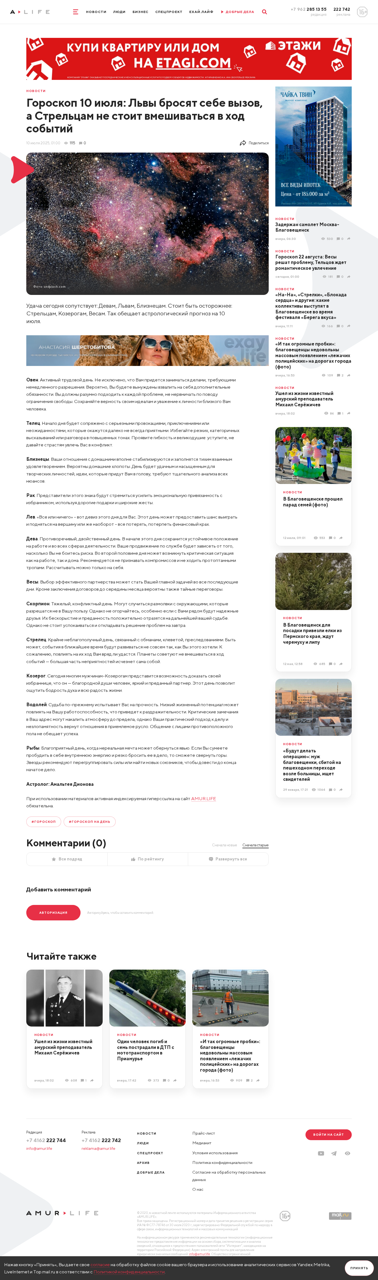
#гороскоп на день (89, 821)
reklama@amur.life (98, 1148)
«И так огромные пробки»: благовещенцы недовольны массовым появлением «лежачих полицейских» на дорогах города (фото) (313, 355)
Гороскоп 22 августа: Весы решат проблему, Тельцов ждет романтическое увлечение (310, 262)
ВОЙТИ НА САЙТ (328, 1134)
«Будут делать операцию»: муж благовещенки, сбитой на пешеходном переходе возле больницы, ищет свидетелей (312, 765)
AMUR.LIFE (203, 798)
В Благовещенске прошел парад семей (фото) (313, 501)
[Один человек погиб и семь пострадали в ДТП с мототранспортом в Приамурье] (176, 1080)
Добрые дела (151, 1172)
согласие (100, 1264)
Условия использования (215, 1152)
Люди (119, 12)
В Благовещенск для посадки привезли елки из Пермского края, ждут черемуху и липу (312, 633)
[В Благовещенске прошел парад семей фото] (342, 537)
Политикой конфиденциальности (129, 1271)
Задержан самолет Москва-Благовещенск (307, 227)
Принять (359, 1268)
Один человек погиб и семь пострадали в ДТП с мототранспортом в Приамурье (145, 1050)
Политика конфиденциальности (222, 1162)
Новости (96, 12)
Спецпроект (169, 12)
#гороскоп (44, 821)
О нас (197, 1189)
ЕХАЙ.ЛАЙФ (201, 12)
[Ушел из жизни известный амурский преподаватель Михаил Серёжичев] (349, 413)
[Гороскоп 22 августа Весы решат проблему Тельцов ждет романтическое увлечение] (349, 276)
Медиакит (201, 1142)
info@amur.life (39, 1148)
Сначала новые (224, 845)
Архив (143, 1162)
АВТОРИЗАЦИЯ (53, 912)
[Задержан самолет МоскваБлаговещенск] (349, 238)
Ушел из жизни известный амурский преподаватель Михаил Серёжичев (304, 399)
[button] (347, 1153)
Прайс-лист (203, 1133)
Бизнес (141, 12)
